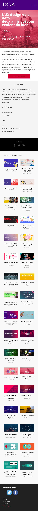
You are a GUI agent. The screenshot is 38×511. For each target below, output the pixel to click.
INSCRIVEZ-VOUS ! (19, 76)
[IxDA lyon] (9, 5)
